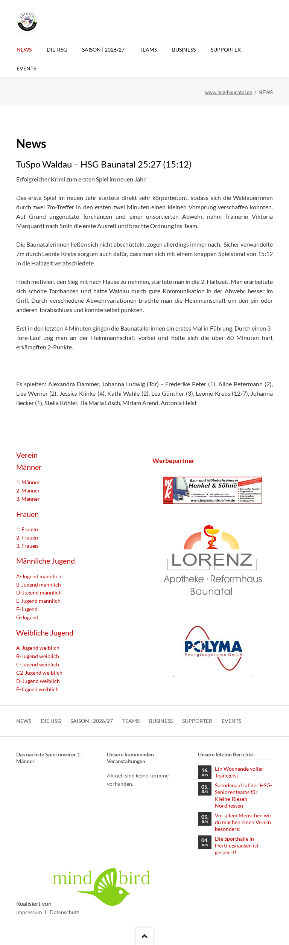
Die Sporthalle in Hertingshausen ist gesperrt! (237, 845)
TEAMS (131, 721)
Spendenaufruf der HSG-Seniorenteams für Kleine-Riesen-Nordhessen (243, 795)
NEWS (23, 721)
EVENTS (231, 721)
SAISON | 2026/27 (91, 721)
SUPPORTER (197, 721)
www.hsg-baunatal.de (228, 92)
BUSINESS (161, 721)
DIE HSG (51, 721)
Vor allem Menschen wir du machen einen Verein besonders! (243, 822)
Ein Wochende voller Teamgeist (239, 772)
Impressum (29, 912)
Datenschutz (64, 912)
